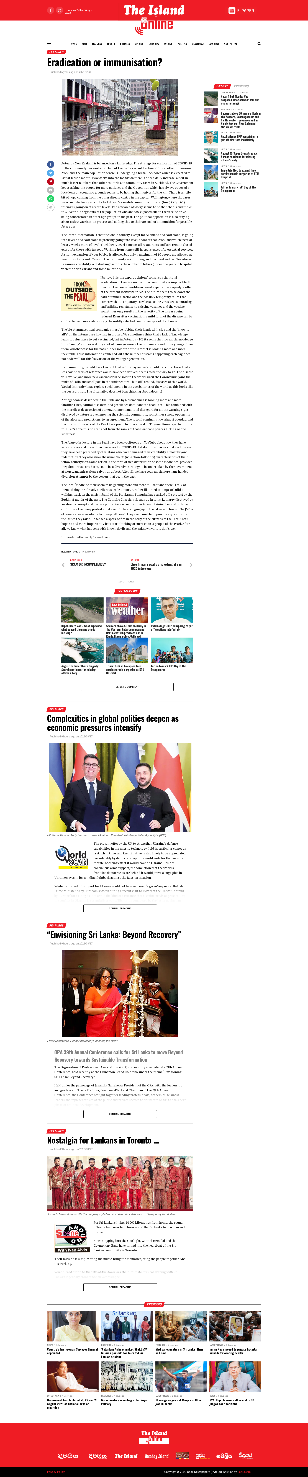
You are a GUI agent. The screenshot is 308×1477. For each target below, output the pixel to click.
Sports (111, 43)
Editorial (153, 43)
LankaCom (244, 1472)
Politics (182, 43)
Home (74, 43)
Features (97, 43)
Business (125, 43)
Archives (214, 43)
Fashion (168, 43)
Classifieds (198, 43)
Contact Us (230, 43)
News (84, 43)
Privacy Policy (56, 1472)
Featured (89, 552)
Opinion (139, 43)
